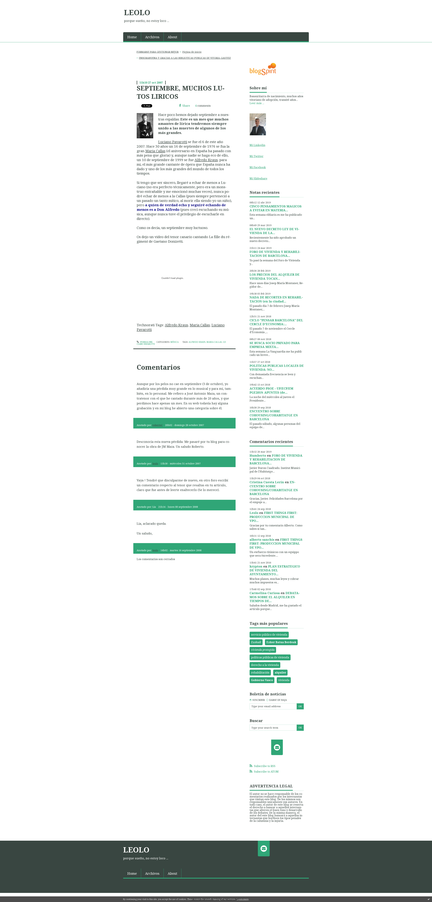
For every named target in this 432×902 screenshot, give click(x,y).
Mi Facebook (258, 167)
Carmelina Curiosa (265, 593)
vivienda (283, 680)
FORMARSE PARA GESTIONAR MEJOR (158, 51)
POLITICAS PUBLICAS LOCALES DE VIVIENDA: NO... (277, 368)
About (172, 37)
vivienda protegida (263, 650)
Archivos (152, 37)
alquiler (280, 672)
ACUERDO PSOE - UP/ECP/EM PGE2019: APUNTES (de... (271, 390)
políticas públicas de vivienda (270, 657)
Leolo (254, 513)
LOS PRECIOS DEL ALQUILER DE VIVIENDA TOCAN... (275, 276)
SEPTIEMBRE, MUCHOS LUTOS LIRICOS (180, 92)
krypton (256, 566)
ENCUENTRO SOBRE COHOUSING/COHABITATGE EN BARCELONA (274, 415)
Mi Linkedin (257, 145)
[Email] (277, 747)
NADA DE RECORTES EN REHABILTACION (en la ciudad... (276, 299)
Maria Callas (155, 150)
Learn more (243, 899)
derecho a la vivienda (265, 665)
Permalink (146, 342)
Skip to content (11, 3)
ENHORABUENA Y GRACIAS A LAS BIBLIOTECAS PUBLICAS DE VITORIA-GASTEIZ (185, 57)
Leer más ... (257, 103)
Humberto (258, 455)
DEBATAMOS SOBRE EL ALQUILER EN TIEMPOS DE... (275, 597)
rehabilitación (260, 672)
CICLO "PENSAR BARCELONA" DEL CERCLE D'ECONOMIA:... (276, 322)
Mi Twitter (256, 156)
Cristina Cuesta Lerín (267, 482)
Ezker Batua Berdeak (281, 642)
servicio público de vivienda (269, 634)
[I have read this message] (428, 899)
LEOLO (137, 12)
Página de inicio (191, 51)
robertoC (157, 425)
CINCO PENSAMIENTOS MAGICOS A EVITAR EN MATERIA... (276, 208)
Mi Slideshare (258, 178)
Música (174, 342)
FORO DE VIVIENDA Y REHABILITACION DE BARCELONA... (275, 254)
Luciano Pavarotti (172, 141)
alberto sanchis (262, 540)
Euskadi (256, 642)
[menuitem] (132, 36)
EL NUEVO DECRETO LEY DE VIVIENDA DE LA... (274, 231)
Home (132, 37)
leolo (155, 463)
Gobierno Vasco (262, 680)
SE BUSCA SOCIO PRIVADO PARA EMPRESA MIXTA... (275, 345)
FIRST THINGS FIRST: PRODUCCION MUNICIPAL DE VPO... (273, 517)
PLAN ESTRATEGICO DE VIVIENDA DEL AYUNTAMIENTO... (275, 570)
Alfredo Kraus (206, 159)
